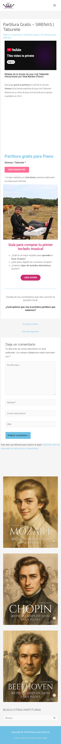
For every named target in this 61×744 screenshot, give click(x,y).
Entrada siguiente (30, 331)
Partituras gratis (31, 35)
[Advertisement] (30, 124)
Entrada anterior (30, 324)
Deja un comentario (12, 35)
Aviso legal (42, 738)
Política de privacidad (24, 738)
